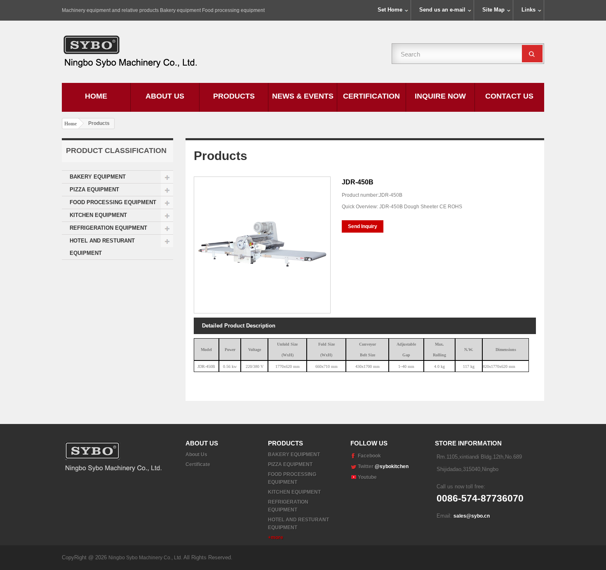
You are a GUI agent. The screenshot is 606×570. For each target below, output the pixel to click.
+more (275, 537)
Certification (371, 96)
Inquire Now (440, 96)
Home (96, 96)
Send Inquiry (362, 226)
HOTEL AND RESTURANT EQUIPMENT (102, 247)
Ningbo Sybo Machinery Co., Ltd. (145, 558)
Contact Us (509, 96)
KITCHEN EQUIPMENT (98, 215)
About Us (165, 96)
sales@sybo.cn (471, 516)
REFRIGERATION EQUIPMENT (108, 228)
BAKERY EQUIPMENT (98, 177)
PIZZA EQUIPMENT (94, 189)
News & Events (303, 96)
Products (234, 96)
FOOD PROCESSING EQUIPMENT (113, 202)
